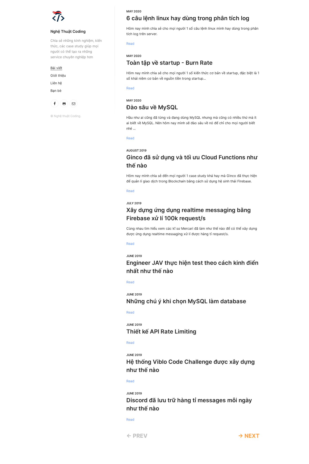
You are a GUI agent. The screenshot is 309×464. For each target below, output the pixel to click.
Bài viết (56, 68)
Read (130, 43)
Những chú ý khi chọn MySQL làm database (186, 301)
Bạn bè (55, 90)
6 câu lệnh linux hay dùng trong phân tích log (187, 18)
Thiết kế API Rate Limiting (161, 331)
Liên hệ (56, 83)
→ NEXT (248, 435)
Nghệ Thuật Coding (68, 31)
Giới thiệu (58, 75)
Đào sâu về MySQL (152, 107)
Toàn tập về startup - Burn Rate (169, 62)
